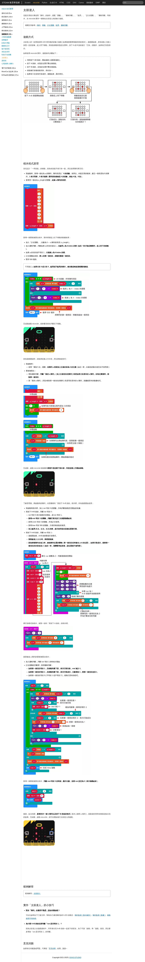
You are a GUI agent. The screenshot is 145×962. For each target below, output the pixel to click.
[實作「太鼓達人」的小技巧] (55, 905)
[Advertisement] (67, 142)
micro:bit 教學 (7, 9)
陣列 (38, 25)
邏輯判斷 (64, 25)
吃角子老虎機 (6, 55)
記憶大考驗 (6, 43)
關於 (104, 2)
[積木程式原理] (40, 163)
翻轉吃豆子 (6, 46)
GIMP (98, 2)
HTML (61, 2)
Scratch (27, 2)
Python (44, 2)
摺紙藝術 (89, 2)
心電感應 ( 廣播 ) (7, 63)
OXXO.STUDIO (75, 957)
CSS (68, 2)
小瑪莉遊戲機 (6, 37)
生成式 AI (53, 2)
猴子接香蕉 (6, 49)
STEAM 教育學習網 (11, 2)
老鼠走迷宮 (6, 52)
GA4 (74, 2)
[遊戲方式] (35, 37)
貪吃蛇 (4, 60)
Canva (81, 2)
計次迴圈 (50, 25)
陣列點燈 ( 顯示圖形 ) (83, 915)
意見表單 (52, 948)
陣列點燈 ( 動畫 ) (99, 915)
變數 (44, 25)
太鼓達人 (37, 893)
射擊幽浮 (5, 40)
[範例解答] (35, 886)
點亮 (57, 25)
